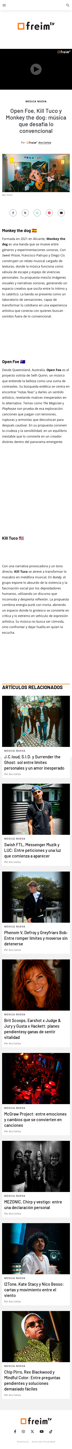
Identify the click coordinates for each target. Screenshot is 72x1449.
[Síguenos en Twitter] (32, 1431)
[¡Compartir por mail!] (61, 212)
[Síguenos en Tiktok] (50, 1431)
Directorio (23, 1441)
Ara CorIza (44, 142)
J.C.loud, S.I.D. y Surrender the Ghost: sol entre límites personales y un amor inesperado (34, 762)
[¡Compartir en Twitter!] (25, 212)
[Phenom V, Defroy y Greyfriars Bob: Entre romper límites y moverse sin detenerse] (36, 897)
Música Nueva (36, 101)
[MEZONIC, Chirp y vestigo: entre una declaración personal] (36, 1166)
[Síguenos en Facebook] (15, 1431)
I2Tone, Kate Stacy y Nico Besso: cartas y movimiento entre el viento (34, 1289)
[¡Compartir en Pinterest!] (49, 212)
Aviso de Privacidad (43, 1441)
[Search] (68, 5)
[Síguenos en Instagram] (23, 1431)
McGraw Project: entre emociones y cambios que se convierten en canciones (35, 1119)
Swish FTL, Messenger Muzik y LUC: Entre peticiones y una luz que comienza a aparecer (32, 850)
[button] (4, 5)
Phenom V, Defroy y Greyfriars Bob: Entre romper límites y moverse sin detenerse (36, 938)
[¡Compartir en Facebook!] (13, 212)
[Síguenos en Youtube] (42, 1431)
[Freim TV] (36, 25)
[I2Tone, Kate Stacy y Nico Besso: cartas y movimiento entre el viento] (36, 1248)
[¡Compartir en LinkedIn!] (37, 212)
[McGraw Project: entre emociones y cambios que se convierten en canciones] (36, 1078)
